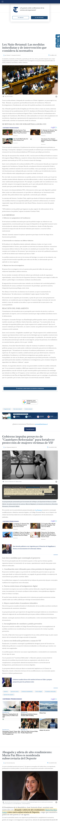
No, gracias (21, 17)
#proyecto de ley (15, 691)
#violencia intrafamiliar (26, 691)
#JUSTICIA (6, 691)
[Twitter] (30, 417)
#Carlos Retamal (28, 409)
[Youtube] (52, 417)
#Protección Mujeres (8, 694)
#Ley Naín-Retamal (17, 409)
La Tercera (38, 510)
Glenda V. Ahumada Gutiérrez (14, 55)
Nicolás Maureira (11, 762)
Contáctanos (30, 429)
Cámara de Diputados (32, 487)
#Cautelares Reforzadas (50, 691)
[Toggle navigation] (2, 1)
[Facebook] (18, 417)
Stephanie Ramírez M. (12, 447)
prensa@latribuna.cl (41, 424)
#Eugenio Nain (7, 409)
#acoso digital (38, 691)
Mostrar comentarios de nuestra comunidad (31, 388)
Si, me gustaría (39, 17)
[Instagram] (41, 417)
